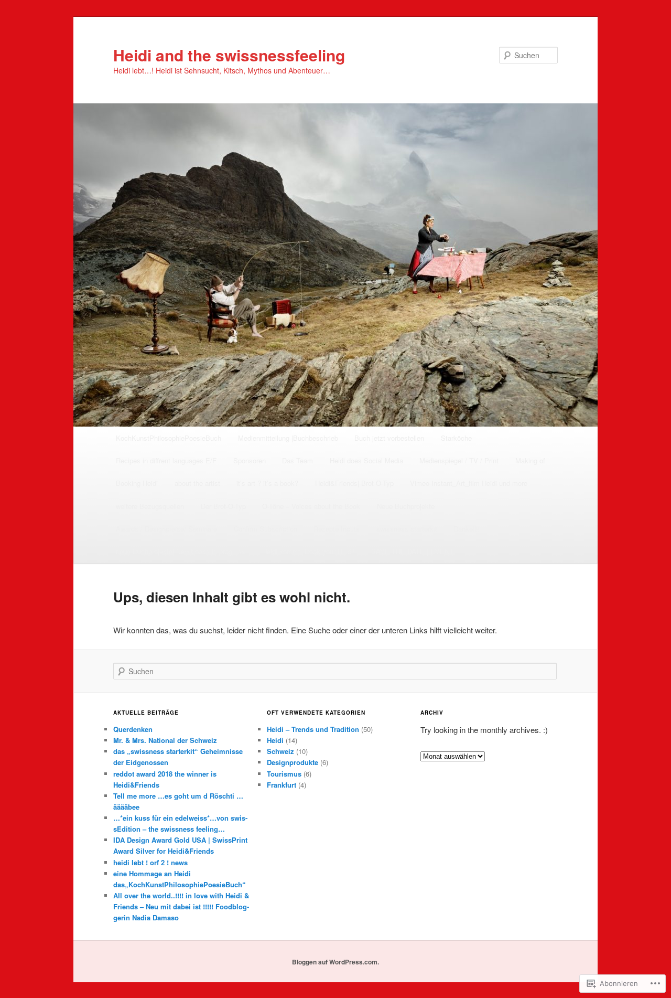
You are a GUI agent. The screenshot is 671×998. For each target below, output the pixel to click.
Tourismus (284, 774)
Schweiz (280, 751)
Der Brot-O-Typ (223, 506)
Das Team (297, 460)
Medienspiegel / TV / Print (459, 460)
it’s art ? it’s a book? (267, 483)
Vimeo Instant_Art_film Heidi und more (468, 483)
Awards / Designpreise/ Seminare (166, 529)
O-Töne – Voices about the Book (311, 506)
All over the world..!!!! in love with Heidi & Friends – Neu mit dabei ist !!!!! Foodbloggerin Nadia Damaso (181, 906)
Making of (530, 460)
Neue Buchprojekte (406, 506)
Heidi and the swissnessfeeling (229, 55)
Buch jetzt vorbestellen (389, 438)
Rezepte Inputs (336, 529)
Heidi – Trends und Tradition (313, 729)
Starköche (456, 438)
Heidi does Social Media (366, 460)
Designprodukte (292, 762)
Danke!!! (466, 529)
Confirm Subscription (265, 529)
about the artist (197, 483)
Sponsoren (249, 460)
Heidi (275, 740)
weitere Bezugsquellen (150, 506)
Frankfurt (281, 785)
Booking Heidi (137, 483)
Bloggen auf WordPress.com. (335, 962)
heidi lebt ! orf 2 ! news (150, 862)
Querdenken (133, 729)
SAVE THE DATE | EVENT (412, 551)
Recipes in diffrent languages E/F (166, 460)
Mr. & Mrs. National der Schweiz (165, 740)
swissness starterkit (406, 529)
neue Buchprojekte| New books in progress (180, 551)
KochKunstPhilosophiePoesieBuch (168, 438)
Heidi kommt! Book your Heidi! (308, 551)
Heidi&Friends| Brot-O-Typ (354, 483)
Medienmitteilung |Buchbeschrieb (288, 438)
